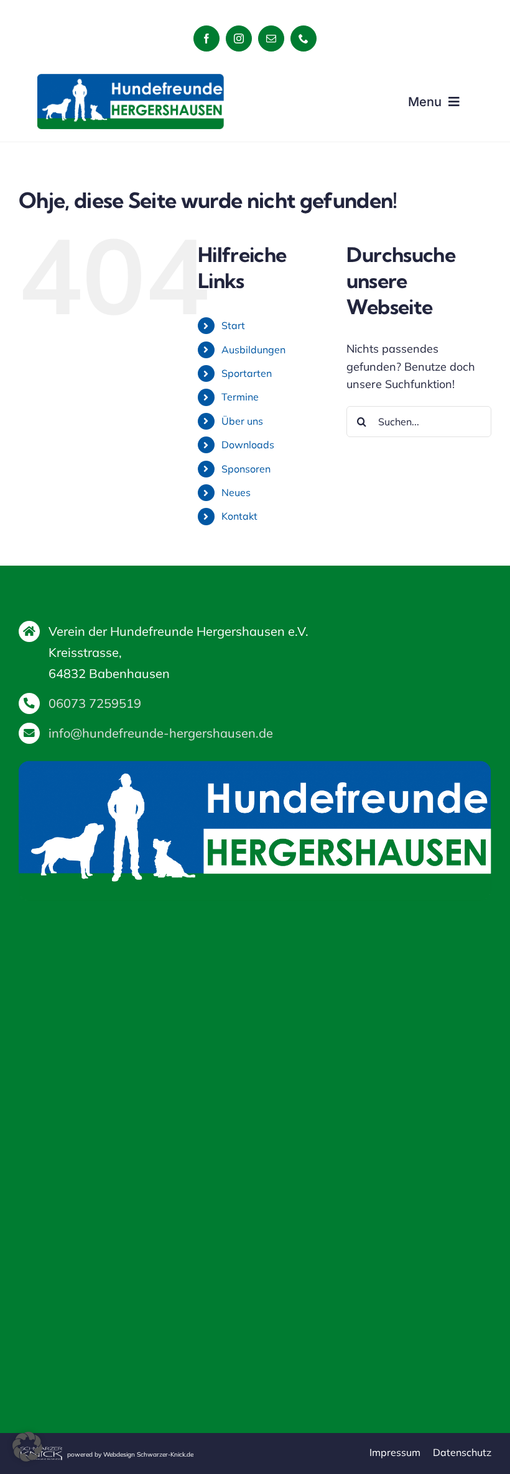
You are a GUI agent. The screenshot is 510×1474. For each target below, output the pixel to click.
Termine (240, 397)
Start (233, 325)
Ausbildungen (253, 349)
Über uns (242, 421)
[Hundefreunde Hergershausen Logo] (130, 79)
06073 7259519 (95, 703)
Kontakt (239, 516)
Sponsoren (246, 469)
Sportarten (246, 373)
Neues (236, 492)
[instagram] (239, 38)
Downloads (247, 444)
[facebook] (206, 38)
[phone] (303, 38)
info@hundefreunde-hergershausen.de (161, 733)
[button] (27, 1446)
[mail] (271, 38)
